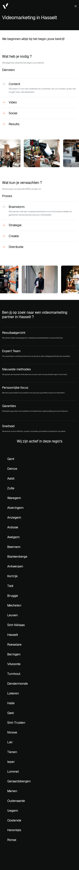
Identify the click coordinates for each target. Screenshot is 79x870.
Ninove (12, 732)
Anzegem (14, 517)
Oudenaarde (16, 801)
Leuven (12, 615)
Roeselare (14, 644)
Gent (10, 459)
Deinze (12, 468)
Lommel (13, 771)
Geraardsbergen (19, 781)
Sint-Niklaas (16, 625)
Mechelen (14, 605)
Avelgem (13, 537)
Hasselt (12, 635)
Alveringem (15, 508)
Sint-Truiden (16, 722)
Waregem (14, 498)
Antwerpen (15, 566)
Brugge (12, 596)
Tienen (12, 752)
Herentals (14, 830)
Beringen (13, 654)
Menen (12, 791)
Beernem (13, 547)
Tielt (10, 586)
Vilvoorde (13, 664)
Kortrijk (12, 576)
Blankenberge (17, 556)
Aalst (10, 478)
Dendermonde (17, 683)
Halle (11, 703)
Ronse (11, 840)
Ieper (11, 762)
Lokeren (13, 693)
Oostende (14, 820)
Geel (10, 713)
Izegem (12, 810)
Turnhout (13, 674)
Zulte (10, 488)
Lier (10, 742)
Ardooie (12, 527)
